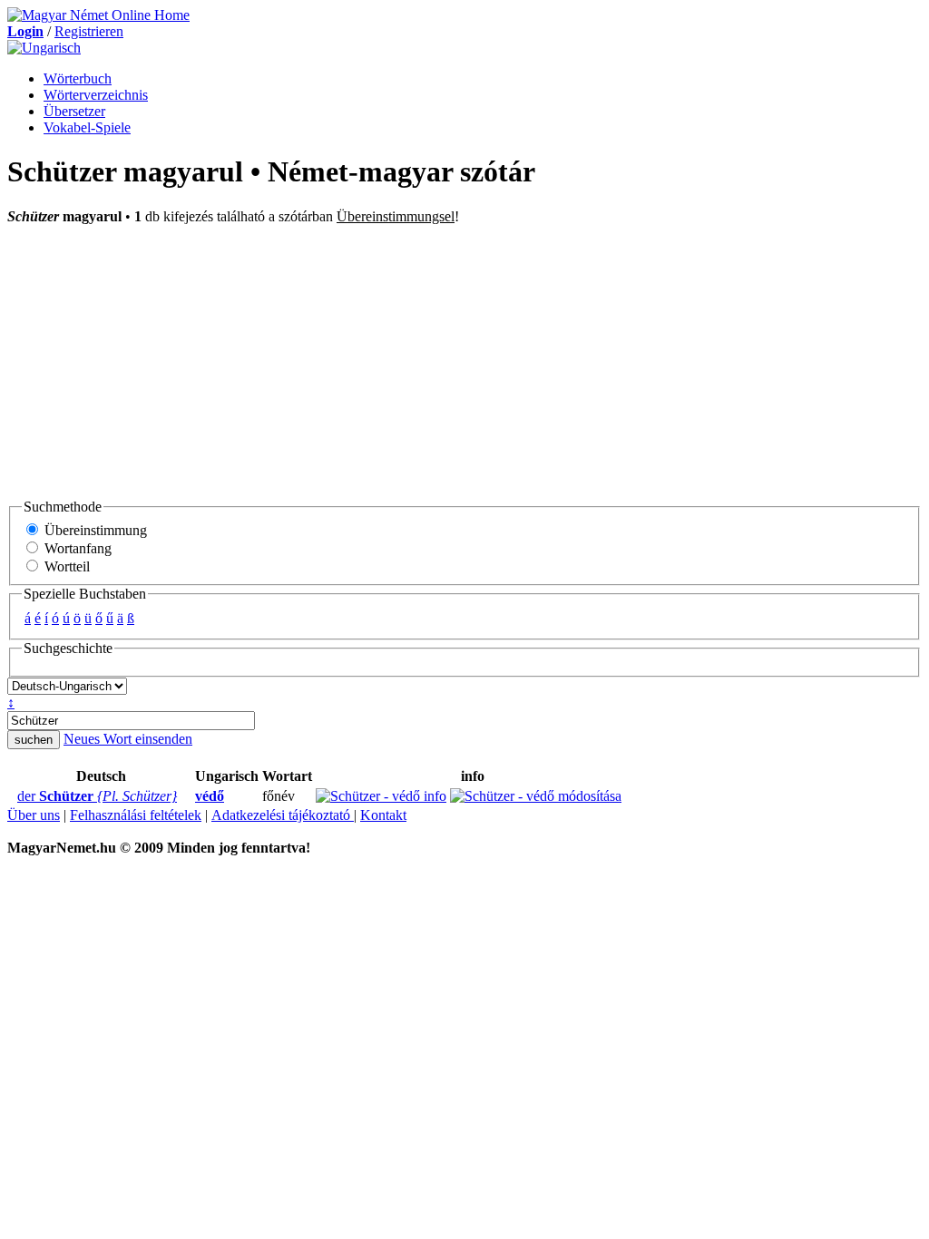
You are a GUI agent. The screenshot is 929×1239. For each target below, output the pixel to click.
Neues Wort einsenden (128, 738)
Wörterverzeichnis (96, 94)
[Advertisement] (464, 361)
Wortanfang (76, 548)
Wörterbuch (78, 78)
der (97, 796)
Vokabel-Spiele (87, 127)
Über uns (33, 815)
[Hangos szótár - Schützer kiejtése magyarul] (189, 796)
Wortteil (65, 566)
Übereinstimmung (94, 530)
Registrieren (88, 31)
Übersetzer (74, 111)
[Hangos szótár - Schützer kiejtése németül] (12, 796)
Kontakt (383, 815)
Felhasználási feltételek (135, 815)
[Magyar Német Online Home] (98, 15)
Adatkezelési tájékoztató (282, 815)
